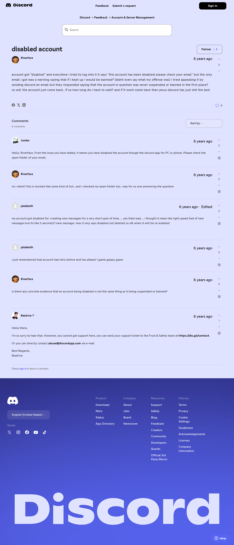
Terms (182, 404)
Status (100, 417)
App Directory (105, 423)
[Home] (19, 6)
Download (102, 404)
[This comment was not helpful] (219, 151)
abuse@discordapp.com (64, 343)
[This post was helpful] (219, 59)
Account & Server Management (133, 17)
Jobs (126, 411)
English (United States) (27, 414)
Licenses (184, 440)
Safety (155, 411)
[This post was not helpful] (219, 71)
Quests (155, 448)
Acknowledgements (192, 434)
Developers (158, 442)
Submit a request (124, 5)
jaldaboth (27, 206)
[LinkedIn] (24, 105)
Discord (85, 17)
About (127, 404)
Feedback (102, 5)
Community (158, 436)
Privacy (183, 411)
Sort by (195, 123)
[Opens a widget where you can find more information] (220, 538)
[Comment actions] (219, 158)
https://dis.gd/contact (194, 335)
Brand (127, 417)
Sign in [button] (212, 5)
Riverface (27, 58)
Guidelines (186, 427)
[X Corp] (18, 105)
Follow (206, 49)
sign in (23, 369)
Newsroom (130, 423)
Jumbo (25, 140)
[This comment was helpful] (219, 140)
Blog (154, 417)
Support (156, 404)
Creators (156, 430)
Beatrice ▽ (27, 315)
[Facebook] (13, 105)
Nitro (99, 411)
